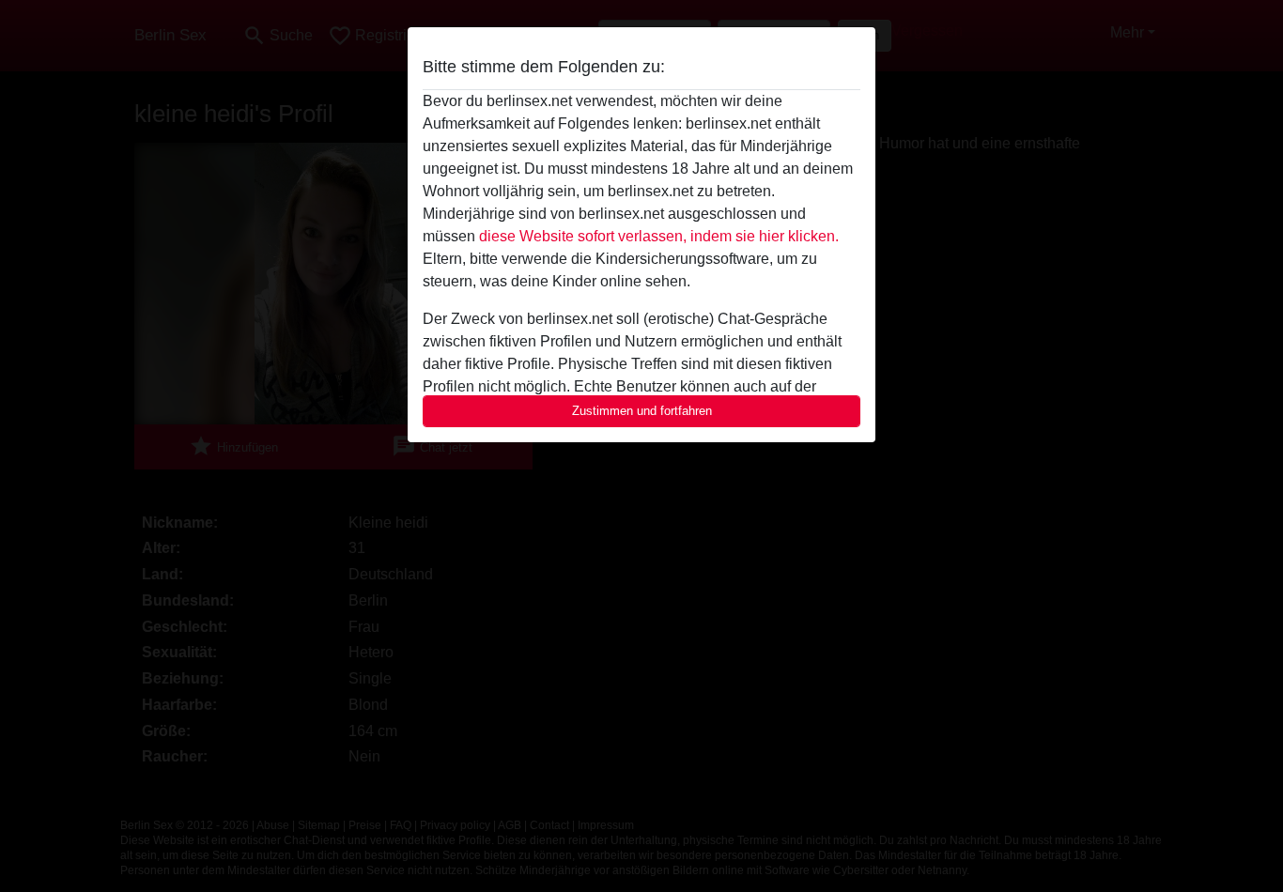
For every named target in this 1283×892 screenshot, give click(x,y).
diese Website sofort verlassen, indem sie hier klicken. (659, 236)
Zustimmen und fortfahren (642, 411)
